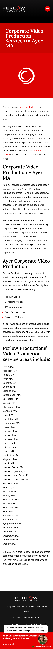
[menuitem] (10, 606)
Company (10, 606)
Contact (26, 611)
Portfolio (30, 606)
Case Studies (41, 606)
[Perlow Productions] (14, 9)
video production (27, 107)
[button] (26, 629)
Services (20, 606)
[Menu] (47, 9)
